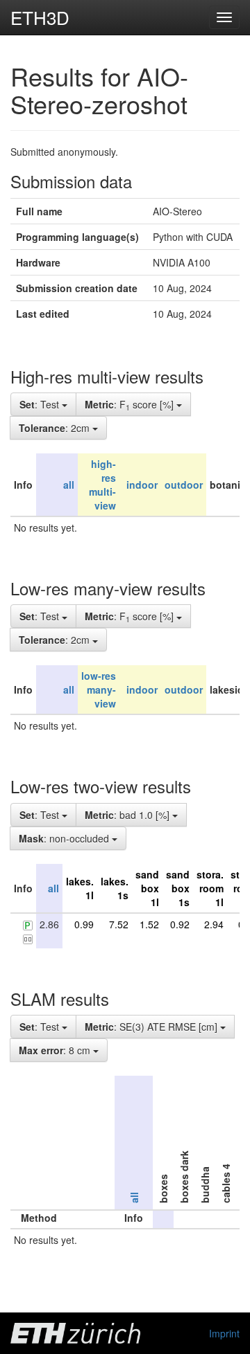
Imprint (224, 1333)
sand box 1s (178, 888)
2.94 (214, 924)
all (68, 484)
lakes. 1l (80, 888)
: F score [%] (130, 405)
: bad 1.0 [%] (128, 815)
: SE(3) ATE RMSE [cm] (152, 1026)
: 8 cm (56, 1050)
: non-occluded (65, 838)
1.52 (149, 924)
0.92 (180, 924)
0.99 (84, 924)
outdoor (184, 484)
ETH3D (39, 17)
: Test (40, 404)
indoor (142, 484)
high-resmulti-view (102, 484)
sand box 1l (147, 888)
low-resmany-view (98, 689)
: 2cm (55, 428)
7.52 (118, 924)
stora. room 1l (210, 888)
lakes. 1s (114, 888)
